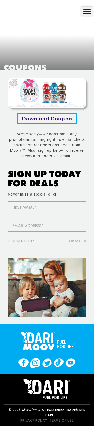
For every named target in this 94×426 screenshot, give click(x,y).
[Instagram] (35, 363)
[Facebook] (23, 363)
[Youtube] (70, 363)
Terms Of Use (61, 420)
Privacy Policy (33, 420)
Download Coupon (47, 118)
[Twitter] (47, 363)
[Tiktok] (59, 363)
